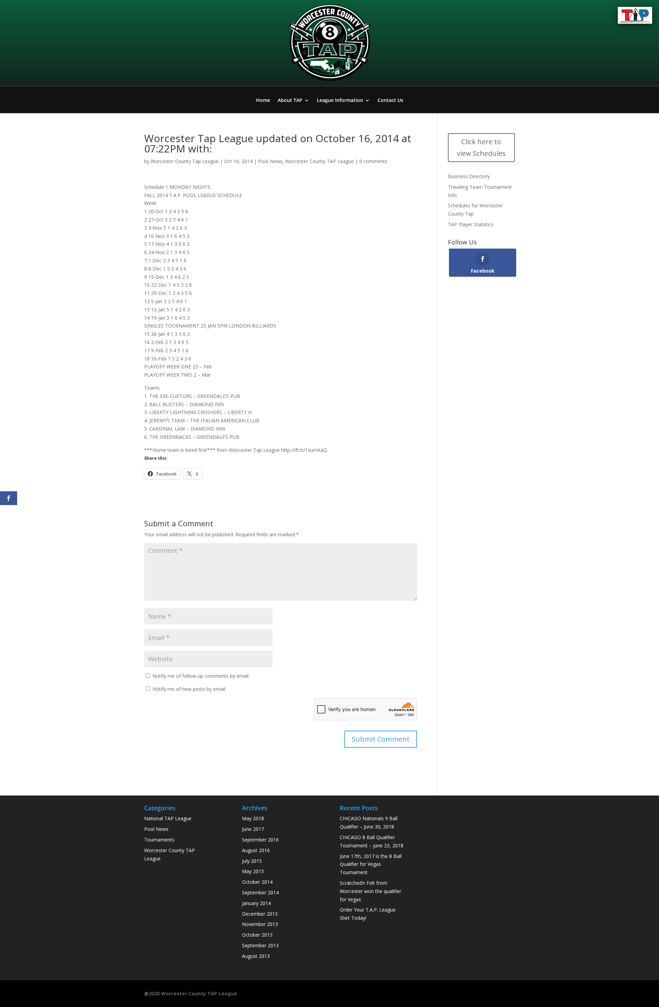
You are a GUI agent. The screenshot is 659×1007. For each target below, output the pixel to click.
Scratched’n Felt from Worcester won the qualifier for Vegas (370, 891)
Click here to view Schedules (481, 147)
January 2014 (256, 903)
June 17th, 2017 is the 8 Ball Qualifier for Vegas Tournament (371, 864)
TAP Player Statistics (471, 224)
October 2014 (257, 882)
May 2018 (253, 818)
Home (263, 100)
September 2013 (260, 945)
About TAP (290, 100)
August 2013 (256, 956)
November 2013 (260, 924)
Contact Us (390, 100)
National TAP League (168, 818)
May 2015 (253, 871)
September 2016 (260, 839)
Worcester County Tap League (185, 161)
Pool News (270, 161)
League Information (340, 100)
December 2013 (260, 914)
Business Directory (469, 176)
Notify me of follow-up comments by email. (201, 676)
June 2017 (253, 829)
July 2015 (252, 861)
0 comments (373, 161)
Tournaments (159, 839)
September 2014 (260, 892)
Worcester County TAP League (319, 161)
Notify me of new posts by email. (189, 689)
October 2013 (257, 934)
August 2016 (256, 850)
